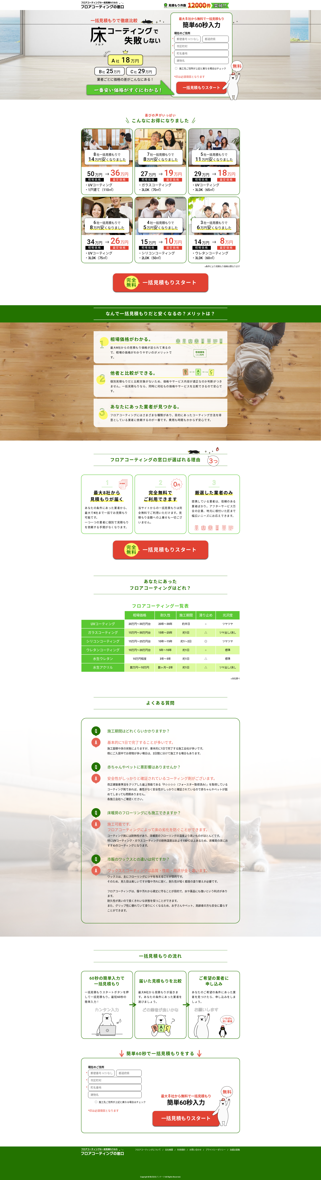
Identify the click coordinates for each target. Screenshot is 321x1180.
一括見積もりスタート (201, 88)
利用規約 (181, 1150)
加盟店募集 (235, 1150)
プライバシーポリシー (216, 1150)
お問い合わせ (195, 1150)
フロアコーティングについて (148, 1150)
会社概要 (169, 1150)
